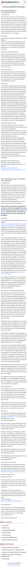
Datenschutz (5, 528)
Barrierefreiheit (6, 532)
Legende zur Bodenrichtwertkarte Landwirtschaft (11, 555)
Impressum (5, 525)
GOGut (14, 250)
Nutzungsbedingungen (8, 530)
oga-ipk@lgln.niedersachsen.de (13, 501)
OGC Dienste (5, 559)
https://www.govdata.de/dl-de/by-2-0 (13, 472)
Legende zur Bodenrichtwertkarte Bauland (14, 552)
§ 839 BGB (10, 417)
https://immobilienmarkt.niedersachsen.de (13, 170)
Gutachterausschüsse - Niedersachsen (13, 550)
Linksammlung (6, 535)
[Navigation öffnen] (25, 2)
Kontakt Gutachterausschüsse (10, 547)
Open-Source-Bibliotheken (9, 537)
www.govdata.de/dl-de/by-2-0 (9, 168)
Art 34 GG (16, 417)
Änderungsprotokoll (14, 565)
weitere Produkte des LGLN (10, 540)
